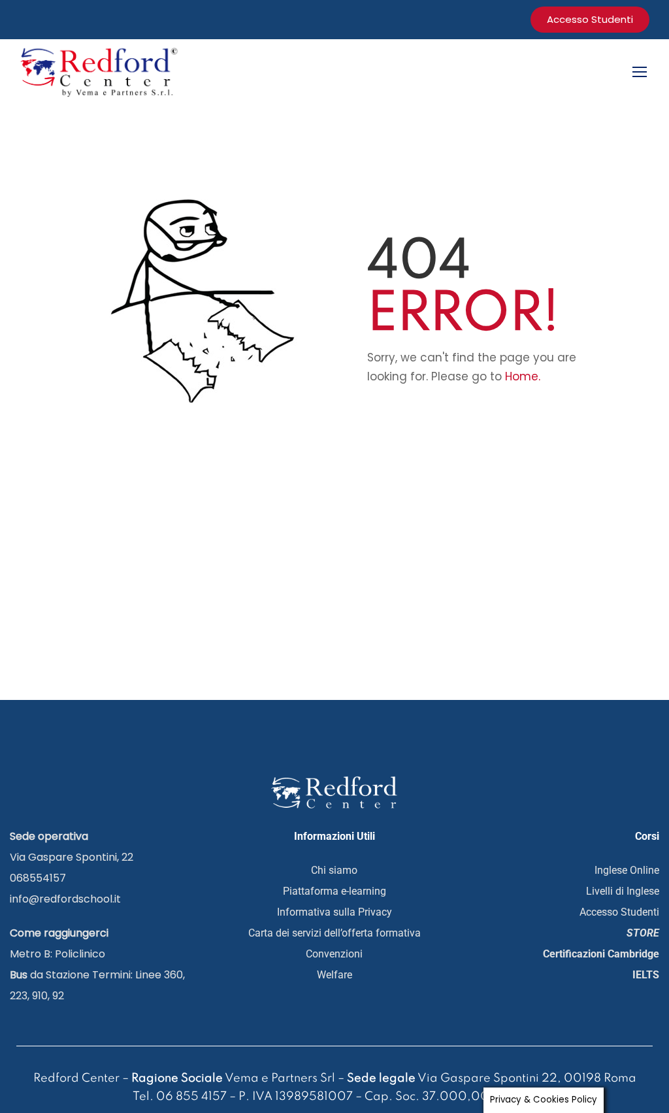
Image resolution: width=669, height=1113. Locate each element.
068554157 (38, 878)
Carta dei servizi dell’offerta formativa (334, 933)
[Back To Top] (613, 1051)
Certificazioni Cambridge (601, 954)
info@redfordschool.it (65, 898)
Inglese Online (627, 870)
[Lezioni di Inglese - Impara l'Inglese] (101, 70)
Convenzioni (334, 954)
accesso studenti (590, 19)
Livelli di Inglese (622, 891)
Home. (522, 376)
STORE (643, 933)
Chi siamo (334, 870)
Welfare (334, 975)
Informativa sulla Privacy (334, 912)
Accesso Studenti (619, 912)
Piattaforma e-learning (334, 891)
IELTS (645, 975)
